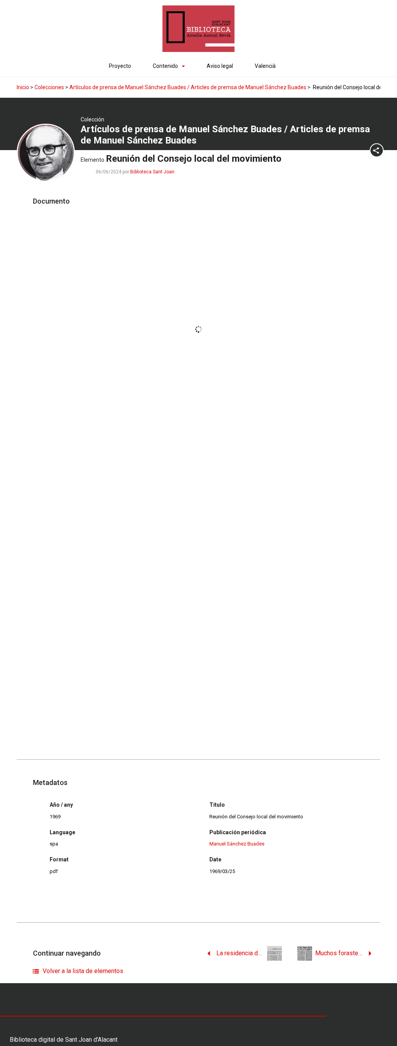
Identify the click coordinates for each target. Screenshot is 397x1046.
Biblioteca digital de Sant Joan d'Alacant (63, 1039)
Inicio (23, 87)
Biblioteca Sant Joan (152, 172)
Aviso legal (220, 66)
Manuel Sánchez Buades (236, 844)
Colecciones (49, 87)
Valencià (265, 66)
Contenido (165, 66)
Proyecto (120, 66)
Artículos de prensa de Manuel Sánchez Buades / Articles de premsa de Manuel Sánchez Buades (187, 87)
